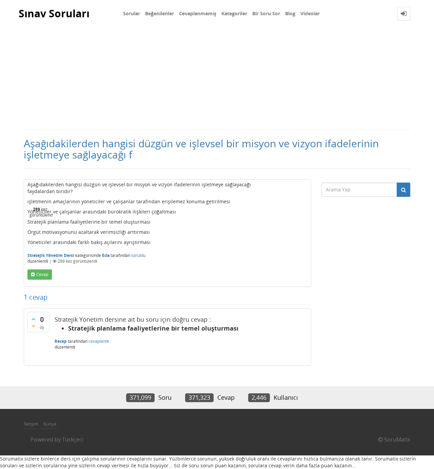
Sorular (131, 13)
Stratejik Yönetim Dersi (50, 255)
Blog (290, 13)
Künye (49, 424)
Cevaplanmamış (197, 13)
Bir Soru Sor (266, 13)
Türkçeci (72, 439)
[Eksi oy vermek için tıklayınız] (33, 326)
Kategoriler (234, 13)
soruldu (138, 255)
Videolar (310, 13)
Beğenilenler (159, 13)
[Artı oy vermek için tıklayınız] (33, 319)
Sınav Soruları (54, 13)
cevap (42, 274)
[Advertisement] (217, 78)
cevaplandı (98, 341)
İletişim (31, 424)
